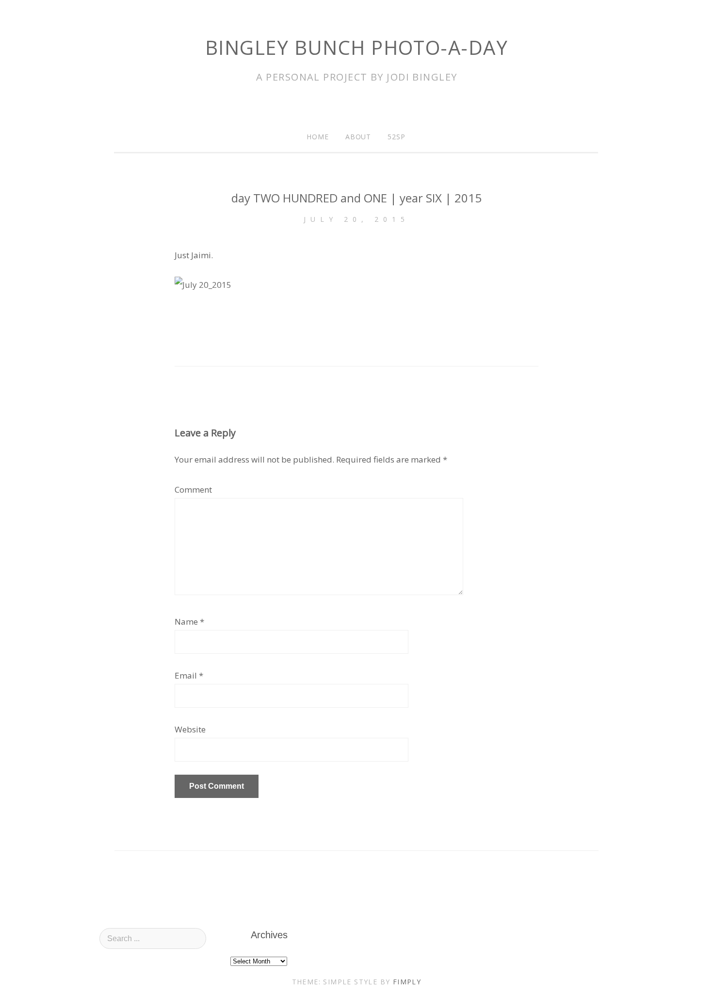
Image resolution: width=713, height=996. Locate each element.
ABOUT (358, 136)
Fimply (407, 981)
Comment (193, 489)
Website (190, 729)
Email (186, 675)
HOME (318, 136)
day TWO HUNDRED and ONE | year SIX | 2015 (356, 198)
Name (186, 621)
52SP (396, 136)
